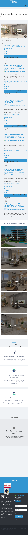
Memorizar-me (19, 513)
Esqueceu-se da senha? (20, 522)
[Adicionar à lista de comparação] (14, 71)
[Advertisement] (14, 460)
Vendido (6, 52)
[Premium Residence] (14, 2)
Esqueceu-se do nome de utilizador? (21, 520)
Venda (5, 54)
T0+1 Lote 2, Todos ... (8, 56)
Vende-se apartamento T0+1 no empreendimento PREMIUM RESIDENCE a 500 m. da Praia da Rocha (14, 68)
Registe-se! (18, 518)
